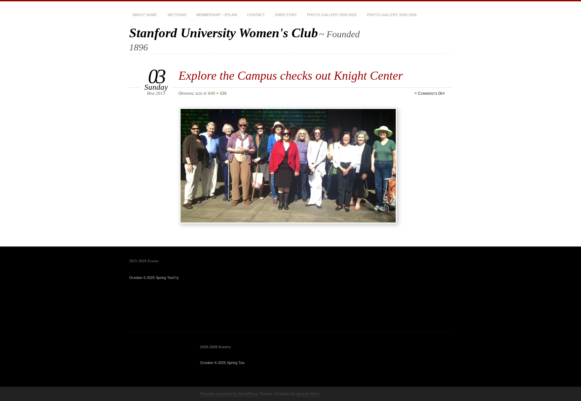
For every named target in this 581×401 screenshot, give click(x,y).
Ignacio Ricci (308, 394)
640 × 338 (217, 93)
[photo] (313, 166)
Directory (286, 15)
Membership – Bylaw (216, 15)
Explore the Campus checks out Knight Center (291, 75)
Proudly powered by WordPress (229, 394)
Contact (256, 15)
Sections (176, 15)
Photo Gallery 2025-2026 (392, 15)
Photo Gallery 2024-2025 (332, 15)
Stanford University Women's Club (223, 33)
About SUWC (144, 15)
